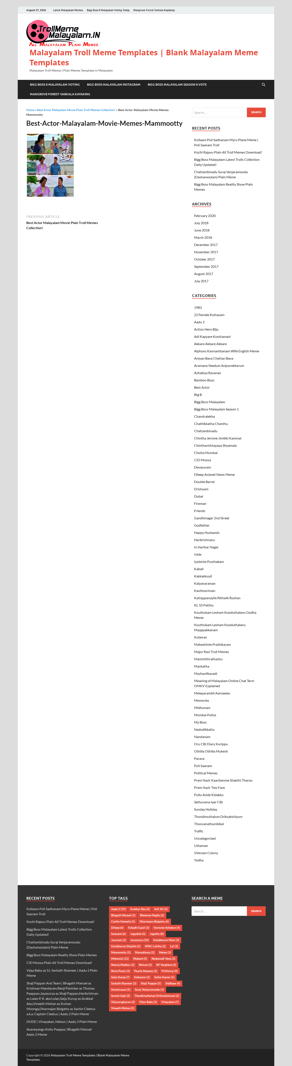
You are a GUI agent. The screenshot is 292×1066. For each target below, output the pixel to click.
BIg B (198, 394)
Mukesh (140, 958)
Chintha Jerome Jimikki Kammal (217, 438)
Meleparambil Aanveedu (212, 693)
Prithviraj (170, 971)
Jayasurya (139, 940)
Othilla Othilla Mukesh (211, 751)
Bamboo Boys (204, 380)
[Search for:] (229, 112)
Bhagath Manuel (123, 915)
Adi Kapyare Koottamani (212, 336)
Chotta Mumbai (206, 453)
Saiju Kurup (120, 977)
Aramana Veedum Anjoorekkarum (219, 365)
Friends (199, 511)
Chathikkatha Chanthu (211, 424)
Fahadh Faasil (138, 927)
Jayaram (118, 940)
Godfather (201, 525)
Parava (199, 758)
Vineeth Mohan (122, 1008)
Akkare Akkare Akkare (210, 344)
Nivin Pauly (120, 971)
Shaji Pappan (151, 983)
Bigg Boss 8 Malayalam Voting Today (108, 10)
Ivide (197, 554)
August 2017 (203, 274)
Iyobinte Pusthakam (209, 561)
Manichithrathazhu (208, 659)
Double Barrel (204, 482)
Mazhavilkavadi (205, 673)
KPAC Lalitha (155, 946)
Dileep (117, 927)
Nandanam (202, 737)
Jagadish (137, 934)
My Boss (200, 722)
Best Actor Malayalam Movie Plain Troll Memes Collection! (76, 110)
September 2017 (206, 266)
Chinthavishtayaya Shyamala (215, 445)
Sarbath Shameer (123, 983)
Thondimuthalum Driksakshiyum (218, 816)
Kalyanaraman (204, 583)
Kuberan (200, 637)
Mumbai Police (205, 715)
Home (30, 110)
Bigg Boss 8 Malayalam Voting (55, 84)
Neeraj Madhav (122, 964)
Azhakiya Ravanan (207, 373)
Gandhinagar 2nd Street (211, 518)
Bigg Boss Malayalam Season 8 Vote (177, 84)
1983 (198, 307)
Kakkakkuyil (203, 576)
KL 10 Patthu (204, 605)
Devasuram (202, 467)
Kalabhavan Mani (166, 940)
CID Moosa (202, 460)
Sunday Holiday (205, 809)
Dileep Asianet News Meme (214, 474)
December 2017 (206, 245)
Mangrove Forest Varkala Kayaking (154, 10)
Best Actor (202, 387)
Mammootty (121, 952)
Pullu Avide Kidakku (209, 795)
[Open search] (263, 85)
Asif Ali (161, 909)
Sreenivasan (120, 989)
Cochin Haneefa (123, 921)
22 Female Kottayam (209, 315)
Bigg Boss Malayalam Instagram (113, 84)
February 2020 (205, 216)
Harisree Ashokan (167, 927)
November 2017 (206, 252)
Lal (174, 946)
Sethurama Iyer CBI (208, 802)
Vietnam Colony (206, 853)
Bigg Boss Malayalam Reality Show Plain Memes (62, 955)
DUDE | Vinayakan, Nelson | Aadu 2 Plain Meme (62, 1021)
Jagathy (157, 934)
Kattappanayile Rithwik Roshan (217, 598)
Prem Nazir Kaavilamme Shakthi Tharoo (223, 780)
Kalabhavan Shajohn (125, 946)
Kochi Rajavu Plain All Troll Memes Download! (228, 152)
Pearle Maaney (145, 971)
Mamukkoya (145, 952)
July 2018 (201, 223)
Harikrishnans (204, 540)
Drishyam (201, 489)
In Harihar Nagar (206, 547)
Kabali (199, 569)
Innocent (118, 934)
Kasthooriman (204, 591)
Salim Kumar (164, 977)
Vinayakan (170, 1002)
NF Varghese (166, 964)
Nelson (145, 964)
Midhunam (202, 708)
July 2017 (201, 281)
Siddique (172, 983)
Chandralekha (204, 416)
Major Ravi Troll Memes (211, 652)
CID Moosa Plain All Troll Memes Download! (59, 963)
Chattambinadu (205, 431)
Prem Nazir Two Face (209, 787)
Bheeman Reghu (152, 915)
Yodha (199, 860)
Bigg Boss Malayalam (209, 402)
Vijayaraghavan (123, 1002)
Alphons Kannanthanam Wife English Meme (226, 351)
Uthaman (201, 845)
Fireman (200, 503)
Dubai (198, 496)
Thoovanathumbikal (209, 824)
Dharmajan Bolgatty (154, 921)
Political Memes (206, 773)
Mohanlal (120, 958)
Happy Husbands (207, 532)
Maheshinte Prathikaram (212, 644)
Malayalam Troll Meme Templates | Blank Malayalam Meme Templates (143, 57)
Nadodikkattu (204, 729)
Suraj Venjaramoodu (149, 989)
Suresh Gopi (120, 995)
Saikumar (142, 977)
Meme (165, 952)
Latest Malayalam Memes (68, 10)
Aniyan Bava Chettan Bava (213, 358)
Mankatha (201, 666)
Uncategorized (205, 838)
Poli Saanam (203, 766)
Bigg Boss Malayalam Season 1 (216, 409)
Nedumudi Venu (163, 958)
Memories (201, 700)
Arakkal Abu (140, 909)
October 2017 (204, 259)
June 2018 (201, 230)
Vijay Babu (148, 1002)
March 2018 (203, 237)
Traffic (198, 831)
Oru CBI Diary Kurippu (211, 744)
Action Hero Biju (206, 329)
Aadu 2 (199, 322)
